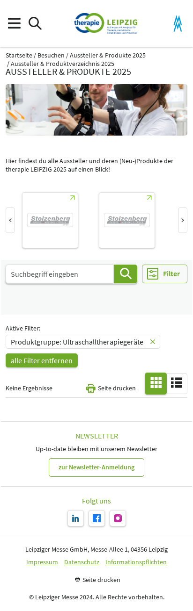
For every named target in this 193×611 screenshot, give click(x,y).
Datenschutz (81, 562)
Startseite (19, 55)
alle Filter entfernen (42, 360)
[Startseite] (105, 23)
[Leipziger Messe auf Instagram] (118, 518)
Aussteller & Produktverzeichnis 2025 (62, 64)
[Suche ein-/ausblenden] (35, 23)
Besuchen (51, 55)
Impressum (42, 562)
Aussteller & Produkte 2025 (108, 55)
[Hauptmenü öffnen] (14, 23)
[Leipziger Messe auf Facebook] (97, 518)
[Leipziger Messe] (177, 23)
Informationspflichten (136, 562)
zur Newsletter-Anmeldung (96, 467)
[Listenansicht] (176, 383)
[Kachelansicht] (156, 383)
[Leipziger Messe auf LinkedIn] (75, 518)
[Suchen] (125, 274)
